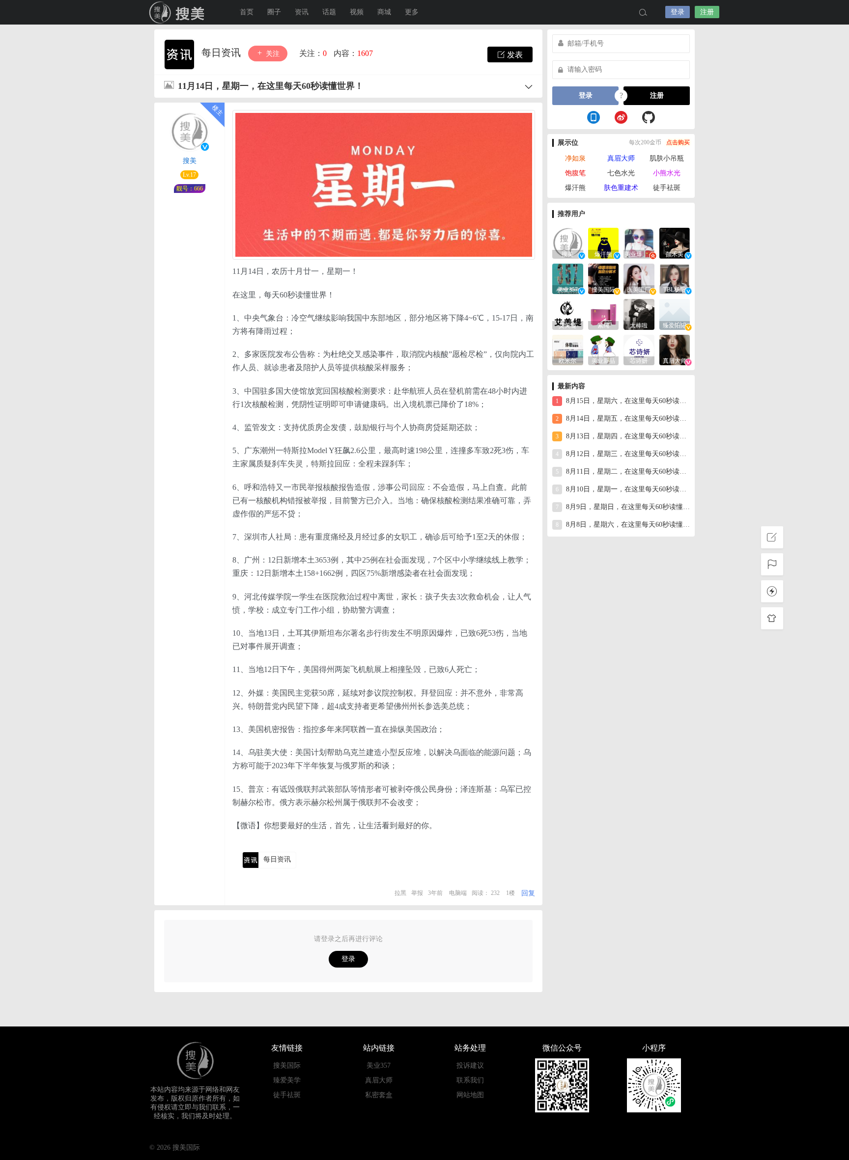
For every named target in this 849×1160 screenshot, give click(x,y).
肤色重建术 (621, 187)
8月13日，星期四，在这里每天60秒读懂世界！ (623, 436)
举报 (417, 893)
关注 (272, 53)
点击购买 (678, 142)
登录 (677, 12)
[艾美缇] (567, 313)
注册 (707, 12)
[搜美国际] (603, 278)
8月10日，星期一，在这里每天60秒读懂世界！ (623, 489)
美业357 (379, 1065)
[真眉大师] (674, 349)
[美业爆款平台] (638, 242)
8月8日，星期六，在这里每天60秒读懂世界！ (623, 524)
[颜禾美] (674, 242)
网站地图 (470, 1095)
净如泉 (575, 158)
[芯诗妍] (638, 349)
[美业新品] (603, 349)
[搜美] (567, 242)
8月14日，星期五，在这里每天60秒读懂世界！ (623, 418)
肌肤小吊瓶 (667, 158)
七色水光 (621, 173)
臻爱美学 (287, 1080)
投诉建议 (470, 1065)
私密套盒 (379, 1095)
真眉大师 (621, 158)
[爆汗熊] (603, 242)
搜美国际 (179, 12)
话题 (329, 12)
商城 (384, 12)
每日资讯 (222, 52)
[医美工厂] (638, 278)
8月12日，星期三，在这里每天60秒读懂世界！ (623, 454)
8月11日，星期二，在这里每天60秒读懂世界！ (623, 471)
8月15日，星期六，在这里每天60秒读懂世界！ (623, 401)
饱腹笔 (575, 173)
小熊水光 (666, 173)
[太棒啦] (638, 313)
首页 (247, 12)
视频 (357, 12)
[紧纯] (603, 313)
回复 (528, 893)
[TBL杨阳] (674, 278)
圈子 (274, 12)
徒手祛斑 (666, 187)
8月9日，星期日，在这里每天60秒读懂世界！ (623, 507)
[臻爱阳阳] (674, 313)
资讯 (302, 12)
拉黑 (400, 893)
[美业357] (567, 278)
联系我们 (470, 1080)
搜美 (190, 160)
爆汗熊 (575, 187)
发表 (514, 55)
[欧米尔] (567, 349)
